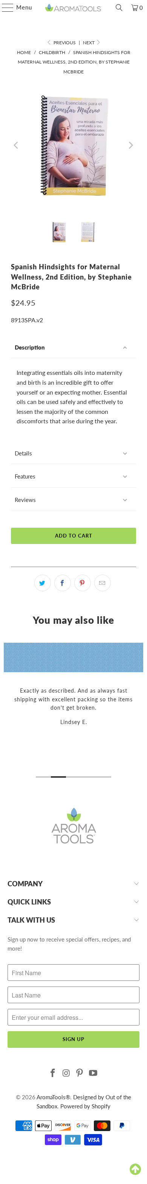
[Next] (130, 145)
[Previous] (17, 145)
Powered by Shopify (85, 1106)
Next (89, 42)
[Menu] (4, 7)
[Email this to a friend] (102, 583)
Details (23, 453)
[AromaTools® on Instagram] (66, 1073)
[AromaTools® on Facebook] (53, 1073)
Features (25, 476)
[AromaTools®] (73, 7)
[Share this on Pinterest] (82, 583)
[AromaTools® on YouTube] (93, 1073)
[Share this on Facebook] (62, 583)
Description (30, 347)
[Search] (119, 7)
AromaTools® (53, 1097)
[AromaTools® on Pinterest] (80, 1073)
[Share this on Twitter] (42, 583)
